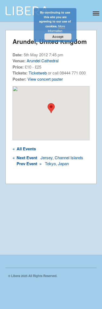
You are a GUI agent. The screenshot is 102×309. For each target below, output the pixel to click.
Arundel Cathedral (42, 60)
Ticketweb (38, 73)
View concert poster (45, 79)
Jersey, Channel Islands (48, 158)
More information (56, 28)
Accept (57, 36)
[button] (51, 108)
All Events (24, 149)
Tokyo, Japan (43, 164)
